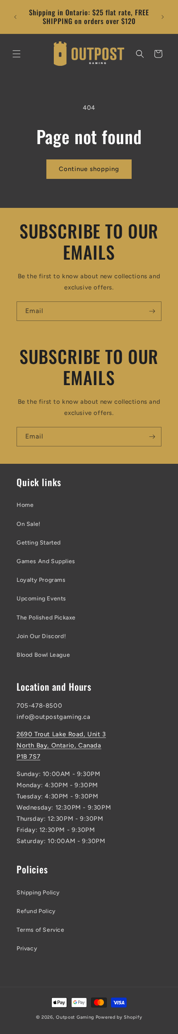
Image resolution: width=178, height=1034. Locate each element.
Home (25, 505)
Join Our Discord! (41, 636)
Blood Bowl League (43, 654)
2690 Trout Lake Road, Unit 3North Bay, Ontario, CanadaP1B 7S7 (61, 745)
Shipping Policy (38, 892)
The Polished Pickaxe (46, 617)
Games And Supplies (46, 561)
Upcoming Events (41, 598)
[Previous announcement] (15, 17)
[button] (16, 54)
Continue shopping (89, 169)
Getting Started (39, 542)
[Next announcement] (163, 17)
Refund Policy (36, 911)
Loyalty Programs (41, 579)
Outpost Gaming (75, 1017)
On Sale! (29, 524)
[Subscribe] (152, 311)
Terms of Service (41, 929)
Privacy (27, 948)
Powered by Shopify (119, 1017)
